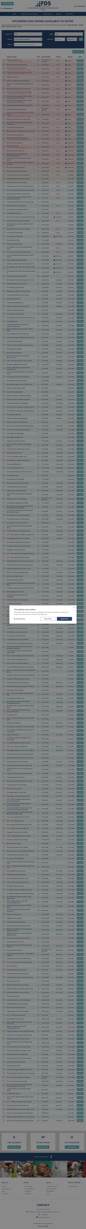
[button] (19, 619)
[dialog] (43, 614)
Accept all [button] (64, 619)
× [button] (73, 607)
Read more (44, 614)
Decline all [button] (48, 619)
